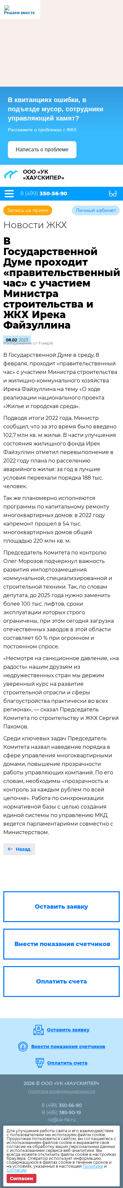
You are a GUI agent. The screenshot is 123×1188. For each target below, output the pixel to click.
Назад (23, 849)
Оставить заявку (68, 1029)
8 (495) (61, 1112)
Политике (93, 1166)
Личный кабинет (96, 210)
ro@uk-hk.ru (62, 1120)
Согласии (17, 1170)
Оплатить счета (67, 1063)
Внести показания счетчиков (68, 1046)
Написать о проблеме (42, 149)
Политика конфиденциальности (61, 1091)
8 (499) (43, 193)
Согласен (21, 1178)
